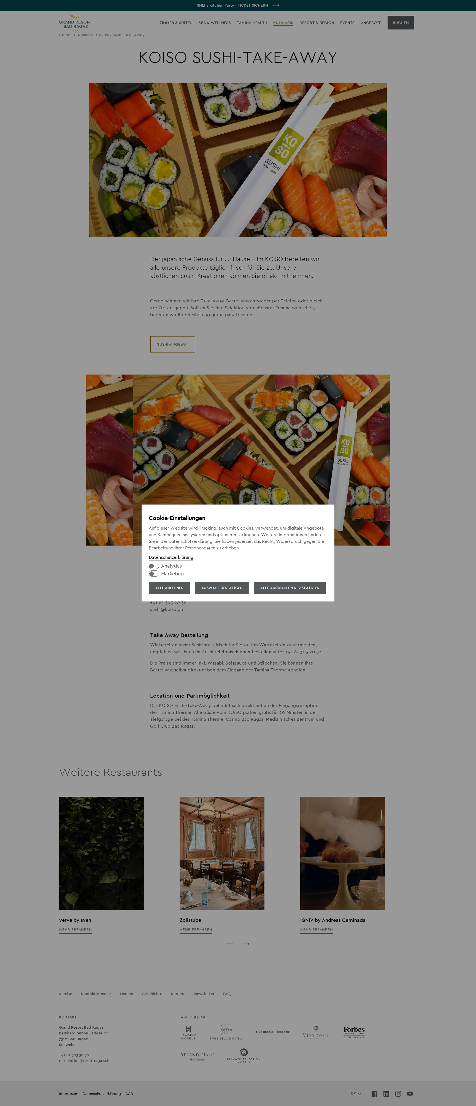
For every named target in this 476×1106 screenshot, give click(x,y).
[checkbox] (235, 565)
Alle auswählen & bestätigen (289, 587)
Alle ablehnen (169, 587)
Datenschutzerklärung (171, 557)
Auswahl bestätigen (222, 587)
